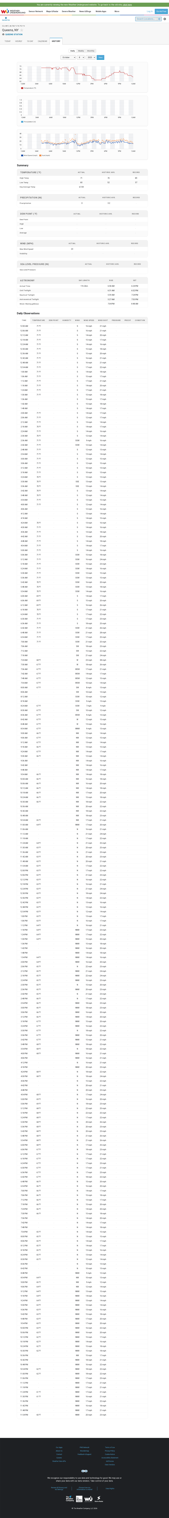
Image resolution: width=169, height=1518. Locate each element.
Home (13, 10)
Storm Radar (99, 1499)
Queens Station (13, 34)
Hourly (18, 41)
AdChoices (110, 1461)
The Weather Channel (79, 1499)
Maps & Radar (52, 11)
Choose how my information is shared (84, 1488)
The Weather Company (70, 1499)
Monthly (90, 51)
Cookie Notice (110, 1454)
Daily (73, 51)
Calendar (42, 41)
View (100, 57)
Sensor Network (36, 11)
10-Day (30, 41)
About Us (59, 1451)
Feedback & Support (84, 1454)
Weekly (81, 51)
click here (127, 4)
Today (7, 41)
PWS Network (84, 1447)
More (117, 11)
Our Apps (59, 1447)
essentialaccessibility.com (84, 1471)
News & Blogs (85, 11)
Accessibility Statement (110, 1458)
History (56, 41)
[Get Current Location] (159, 19)
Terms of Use (110, 1447)
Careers (59, 1458)
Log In (150, 11)
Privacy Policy (110, 1451)
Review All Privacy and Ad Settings (59, 1488)
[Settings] (165, 19)
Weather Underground (88, 1499)
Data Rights (110, 1488)
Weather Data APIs (59, 1461)
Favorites (6, 20)
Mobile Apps (101, 11)
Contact (59, 1454)
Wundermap (84, 1451)
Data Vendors (110, 1465)
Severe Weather (69, 11)
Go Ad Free (161, 11)
